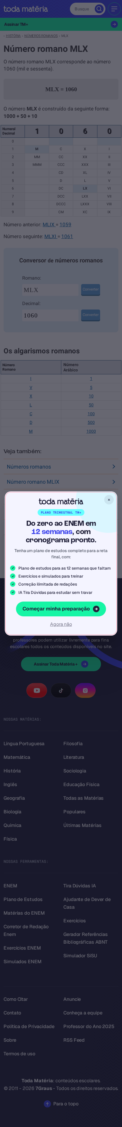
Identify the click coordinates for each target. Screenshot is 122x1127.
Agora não (61, 624)
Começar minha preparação (56, 608)
